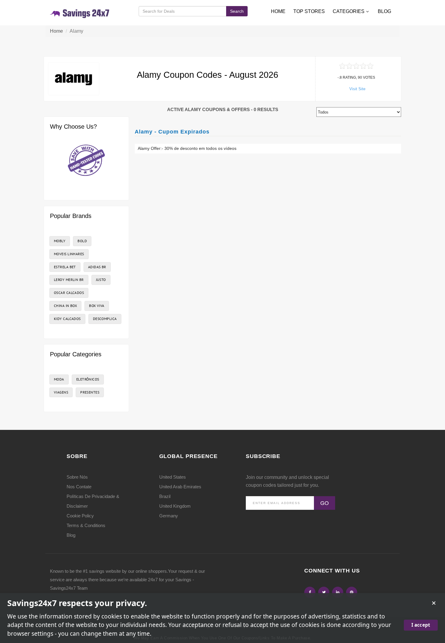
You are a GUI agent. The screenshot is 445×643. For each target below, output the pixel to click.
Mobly (59, 241)
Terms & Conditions (86, 525)
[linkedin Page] (337, 592)
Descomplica (105, 318)
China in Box (65, 305)
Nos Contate (79, 486)
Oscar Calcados (69, 292)
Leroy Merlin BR (69, 279)
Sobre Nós (77, 477)
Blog (384, 11)
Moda (59, 379)
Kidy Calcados (67, 318)
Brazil (164, 496)
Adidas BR (97, 267)
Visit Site (357, 89)
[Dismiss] (434, 603)
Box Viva (96, 305)
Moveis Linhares (69, 254)
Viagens (61, 392)
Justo (101, 279)
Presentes (89, 392)
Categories (348, 11)
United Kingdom (175, 506)
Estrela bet (65, 267)
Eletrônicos (87, 379)
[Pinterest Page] (351, 592)
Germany (168, 515)
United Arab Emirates (180, 486)
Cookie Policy (80, 515)
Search (237, 11)
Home (278, 11)
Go (324, 503)
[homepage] (80, 12)
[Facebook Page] (309, 592)
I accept (420, 625)
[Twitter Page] (323, 592)
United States (172, 477)
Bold (82, 241)
